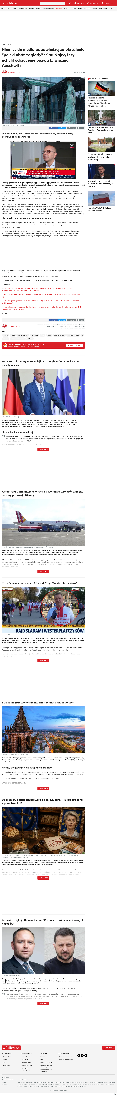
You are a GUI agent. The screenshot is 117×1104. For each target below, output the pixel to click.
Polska (49, 335)
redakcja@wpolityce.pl (72, 324)
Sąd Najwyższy (59, 335)
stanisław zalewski (17, 339)
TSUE (42, 335)
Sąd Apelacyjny (22, 335)
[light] (69, 3)
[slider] (19, 178)
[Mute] (14, 178)
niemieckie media (73, 335)
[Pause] (12, 178)
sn (82, 335)
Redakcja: (5, 1077)
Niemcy (5, 335)
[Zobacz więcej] (101, 88)
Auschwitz (34, 335)
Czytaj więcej (43, 449)
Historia (12, 44)
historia (5, 339)
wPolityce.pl (5, 44)
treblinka (29, 339)
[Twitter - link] (85, 1055)
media (13, 335)
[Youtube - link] (82, 1055)
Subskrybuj (82, 326)
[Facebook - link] (78, 1055)
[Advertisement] (58, 25)
